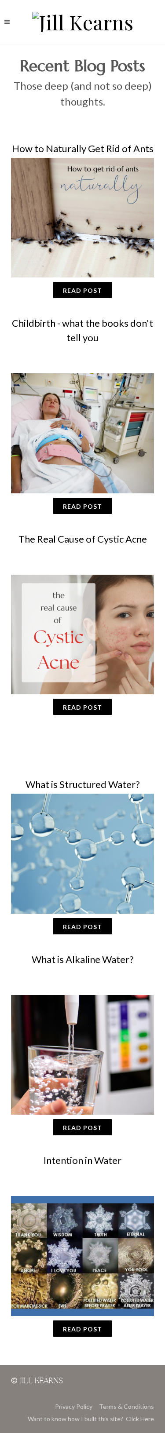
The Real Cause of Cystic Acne (82, 539)
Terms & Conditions (126, 1406)
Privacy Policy (73, 1406)
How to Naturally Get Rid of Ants (83, 148)
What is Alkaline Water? (83, 959)
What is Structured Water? (83, 784)
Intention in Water (82, 1160)
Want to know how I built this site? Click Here (91, 1418)
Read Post (82, 290)
